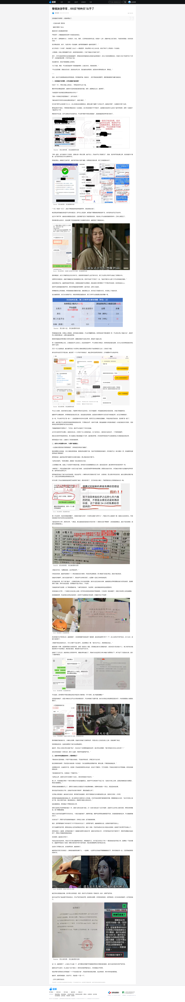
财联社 (85, 994)
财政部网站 (57, 994)
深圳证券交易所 (78, 994)
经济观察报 (57, 995)
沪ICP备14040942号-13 (81, 998)
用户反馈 (66, 992)
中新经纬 (68, 995)
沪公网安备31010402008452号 (93, 998)
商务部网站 (63, 994)
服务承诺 (73, 992)
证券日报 (63, 995)
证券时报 (90, 994)
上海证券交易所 (70, 994)
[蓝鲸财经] (52, 1)
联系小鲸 (58, 992)
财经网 (72, 995)
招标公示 (80, 992)
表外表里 (57, 13)
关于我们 (51, 992)
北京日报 (95, 994)
